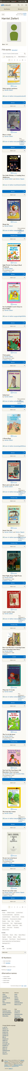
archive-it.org (15, 1066)
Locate (14, 656)
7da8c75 (11, 1068)
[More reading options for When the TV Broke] (24, 705)
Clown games (6, 355)
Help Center (17, 1010)
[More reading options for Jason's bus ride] (24, 546)
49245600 (8, 963)
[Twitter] (19, 1020)
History (24, 14)
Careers (4, 999)
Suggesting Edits (18, 1014)
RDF (22, 985)
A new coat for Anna (9, 612)
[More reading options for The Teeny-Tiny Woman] (24, 827)
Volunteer (4, 996)
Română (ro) (5, 1045)
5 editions (5, 739)
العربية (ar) (4, 1027)
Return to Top (17, 1004)
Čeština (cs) (5, 1028)
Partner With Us (6, 997)
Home (15, 994)
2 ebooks (21, 144)
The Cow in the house (9, 734)
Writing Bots (5, 1015)
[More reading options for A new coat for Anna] (24, 628)
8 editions (21, 143)
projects (6, 1065)
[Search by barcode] (22, 5)
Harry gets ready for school (11, 485)
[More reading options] (24, 102)
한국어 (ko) (5, 1042)
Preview (15, 86)
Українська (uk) (6, 1050)
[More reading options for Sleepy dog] (24, 238)
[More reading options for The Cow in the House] (24, 745)
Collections (17, 1001)
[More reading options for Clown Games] (24, 365)
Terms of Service (6, 1002)
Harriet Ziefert (8, 90)
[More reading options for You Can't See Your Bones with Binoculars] (24, 782)
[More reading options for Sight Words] (24, 277)
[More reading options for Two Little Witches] (24, 194)
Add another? (15, 50)
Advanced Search (18, 1002)
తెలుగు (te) (4, 1048)
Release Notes (17, 1017)
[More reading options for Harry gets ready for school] (24, 500)
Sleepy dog (6, 224)
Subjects (16, 999)
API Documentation (6, 1012)
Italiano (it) (5, 1040)
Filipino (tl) (5, 1053)
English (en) (5, 1032)
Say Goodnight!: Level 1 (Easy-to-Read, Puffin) (12, 308)
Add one (9, 969)
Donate (13, 1)
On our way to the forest (10, 858)
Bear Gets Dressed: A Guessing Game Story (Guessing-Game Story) (14, 648)
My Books (7, 9)
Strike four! (6, 395)
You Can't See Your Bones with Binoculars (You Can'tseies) (12, 771)
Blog (3, 1001)
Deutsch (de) (5, 1030)
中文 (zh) (4, 1052)
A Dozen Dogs (7, 438)
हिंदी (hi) (4, 1037)
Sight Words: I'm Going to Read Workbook (12, 266)
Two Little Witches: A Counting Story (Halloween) (14, 176)
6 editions (5, 359)
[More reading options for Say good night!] (24, 326)
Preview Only (14, 235)
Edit (3, 14)
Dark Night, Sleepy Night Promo (12, 576)
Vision (3, 994)
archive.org (7, 1066)
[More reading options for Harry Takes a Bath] (24, 150)
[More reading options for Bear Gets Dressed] (24, 660)
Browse (20, 9)
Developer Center (6, 1010)
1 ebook (10, 271)
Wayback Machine (18, 1065)
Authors (16, 997)
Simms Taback (20, 179)
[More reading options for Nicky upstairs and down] (24, 105)
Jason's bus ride (7, 530)
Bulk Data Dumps (6, 1014)
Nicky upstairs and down (10, 88)
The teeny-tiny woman (9, 811)
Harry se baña (7, 135)
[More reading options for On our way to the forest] (24, 868)
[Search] (18, 5)
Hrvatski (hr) (5, 1038)
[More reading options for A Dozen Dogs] (24, 456)
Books (15, 996)
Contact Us (17, 1012)
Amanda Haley (20, 774)
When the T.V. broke (9, 690)
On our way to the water (10, 891)
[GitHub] (22, 1020)
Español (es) (5, 1033)
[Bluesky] (15, 1020)
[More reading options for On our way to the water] (24, 901)
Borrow (13, 102)
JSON (25, 985)
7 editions (5, 271)
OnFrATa (24, 13)
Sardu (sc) (4, 1047)
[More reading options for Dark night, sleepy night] (24, 586)
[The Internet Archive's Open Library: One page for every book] (6, 5)
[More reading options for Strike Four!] (24, 409)
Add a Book (17, 1015)
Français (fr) (5, 1035)
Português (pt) (5, 1043)
